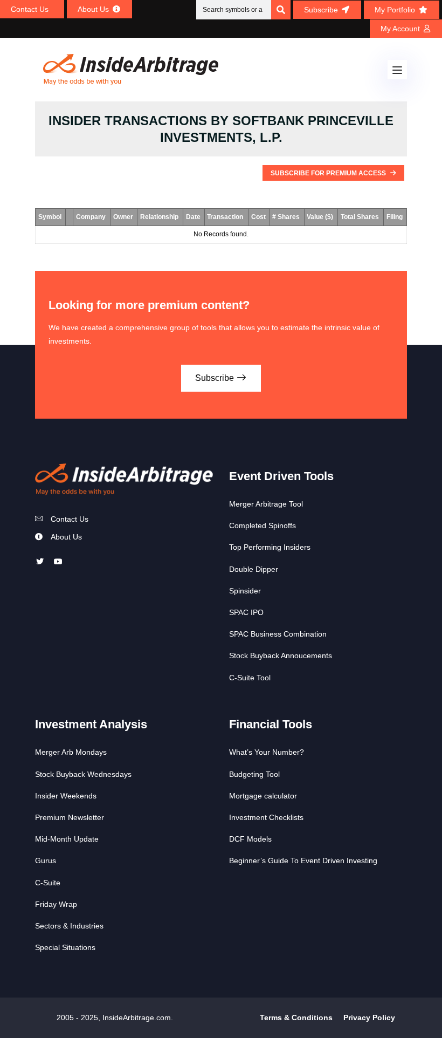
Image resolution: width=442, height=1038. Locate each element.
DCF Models (250, 839)
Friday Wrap (56, 904)
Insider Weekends (65, 795)
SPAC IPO (246, 612)
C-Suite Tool (250, 677)
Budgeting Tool (254, 774)
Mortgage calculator (263, 795)
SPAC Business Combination (278, 634)
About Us (66, 536)
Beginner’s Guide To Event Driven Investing (303, 860)
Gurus (45, 860)
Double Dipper (253, 569)
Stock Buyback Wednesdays (83, 774)
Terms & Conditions (296, 1017)
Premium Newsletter (69, 817)
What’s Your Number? (266, 752)
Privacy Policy (369, 1017)
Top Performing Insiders (269, 547)
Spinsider (245, 590)
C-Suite (47, 882)
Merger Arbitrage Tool (266, 504)
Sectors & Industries (69, 925)
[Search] (281, 9)
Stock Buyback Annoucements (280, 655)
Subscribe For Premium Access (329, 173)
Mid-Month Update (67, 839)
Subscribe (215, 378)
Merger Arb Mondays (71, 752)
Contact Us (69, 519)
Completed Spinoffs (262, 525)
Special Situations (65, 947)
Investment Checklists (266, 817)
